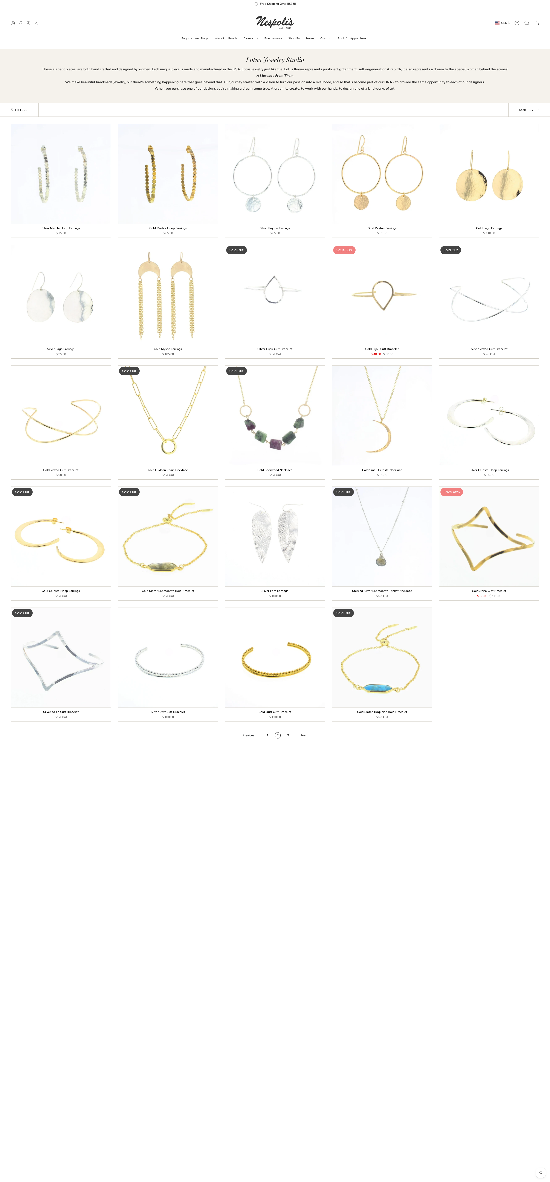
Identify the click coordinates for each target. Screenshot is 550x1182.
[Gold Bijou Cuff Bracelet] (382, 295)
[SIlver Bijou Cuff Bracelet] (275, 295)
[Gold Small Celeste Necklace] (382, 415)
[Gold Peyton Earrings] (382, 174)
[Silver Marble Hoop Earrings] (61, 174)
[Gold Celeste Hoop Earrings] (61, 536)
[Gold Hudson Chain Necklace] (168, 415)
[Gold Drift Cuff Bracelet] (275, 658)
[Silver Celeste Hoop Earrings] (489, 415)
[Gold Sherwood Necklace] (275, 415)
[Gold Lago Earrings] (489, 174)
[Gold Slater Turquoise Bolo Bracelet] (382, 658)
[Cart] (537, 23)
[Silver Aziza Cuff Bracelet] (61, 658)
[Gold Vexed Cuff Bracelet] (61, 415)
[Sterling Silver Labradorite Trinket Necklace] (382, 536)
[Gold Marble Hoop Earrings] (168, 174)
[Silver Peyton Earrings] (275, 174)
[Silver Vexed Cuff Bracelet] (489, 295)
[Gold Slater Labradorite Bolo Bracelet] (168, 536)
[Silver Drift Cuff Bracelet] (168, 658)
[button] (194, 39)
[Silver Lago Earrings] (61, 295)
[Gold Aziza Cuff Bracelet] (489, 536)
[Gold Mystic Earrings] (168, 295)
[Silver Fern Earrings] (275, 536)
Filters (21, 110)
